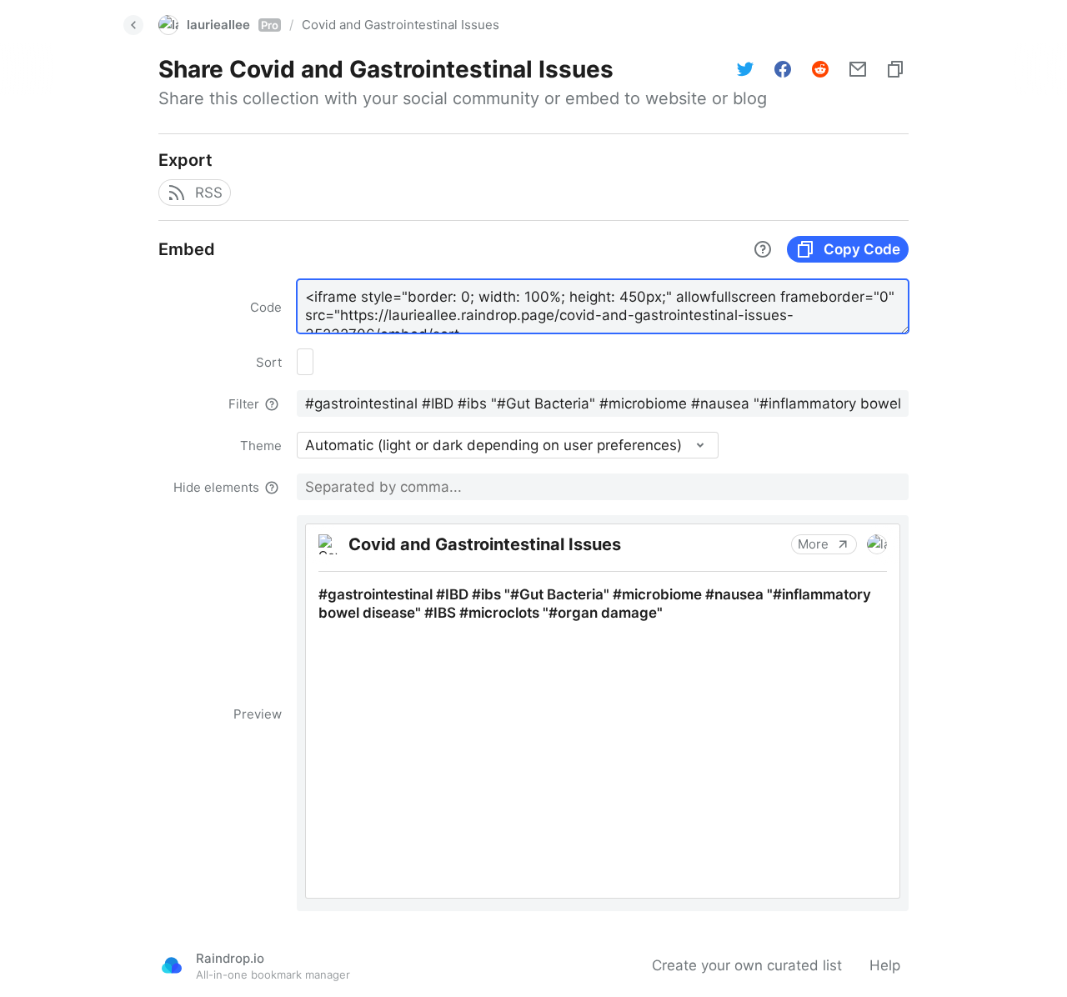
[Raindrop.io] (171, 965)
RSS (209, 192)
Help (884, 965)
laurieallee (232, 25)
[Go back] (133, 25)
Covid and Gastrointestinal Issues (400, 25)
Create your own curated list (747, 965)
